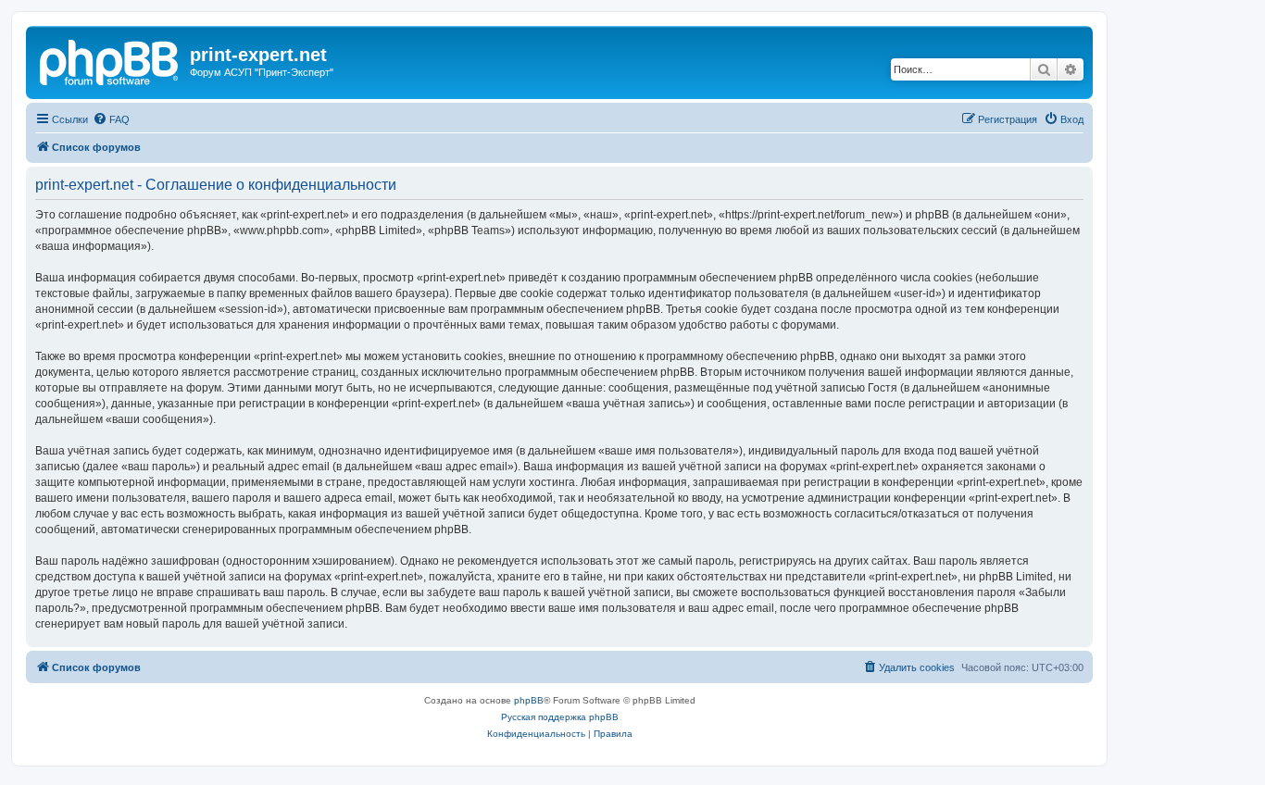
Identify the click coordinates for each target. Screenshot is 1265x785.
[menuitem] (111, 119)
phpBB (529, 700)
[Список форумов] (110, 60)
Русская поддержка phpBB (560, 717)
